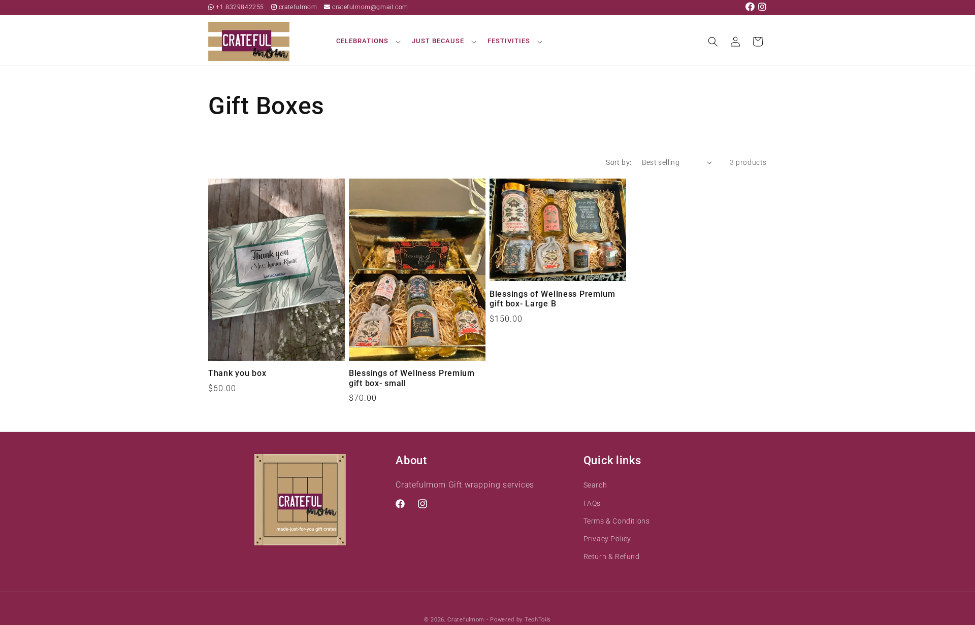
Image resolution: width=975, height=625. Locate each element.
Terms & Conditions (616, 521)
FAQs (592, 503)
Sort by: (618, 162)
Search (595, 485)
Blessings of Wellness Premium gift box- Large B (552, 299)
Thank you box (237, 373)
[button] (367, 41)
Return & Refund (611, 556)
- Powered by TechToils (518, 619)
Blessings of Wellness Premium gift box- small (412, 378)
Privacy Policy (607, 539)
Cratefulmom (465, 619)
